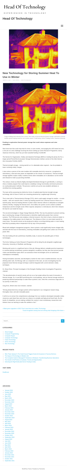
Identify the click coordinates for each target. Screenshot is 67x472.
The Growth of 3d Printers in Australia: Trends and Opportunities (23, 360)
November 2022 (9, 433)
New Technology (26, 80)
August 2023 (8, 419)
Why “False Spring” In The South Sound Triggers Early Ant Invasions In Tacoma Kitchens (30, 354)
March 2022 (8, 449)
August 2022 (8, 439)
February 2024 (9, 408)
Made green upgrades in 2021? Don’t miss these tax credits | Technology (25, 308)
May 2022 (8, 445)
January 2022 (9, 453)
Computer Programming (12, 334)
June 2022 (8, 443)
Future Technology (10, 339)
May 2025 (8, 396)
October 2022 (9, 435)
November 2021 (9, 456)
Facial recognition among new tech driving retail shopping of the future (43, 310)
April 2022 (8, 447)
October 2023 (9, 415)
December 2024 (9, 400)
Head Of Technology (18, 18)
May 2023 (8, 421)
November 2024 (9, 402)
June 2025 (8, 394)
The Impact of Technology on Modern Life (17, 356)
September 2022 (9, 437)
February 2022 (9, 451)
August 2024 (8, 404)
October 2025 (9, 392)
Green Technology (10, 341)
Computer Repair (10, 336)
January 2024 (9, 410)
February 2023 (9, 427)
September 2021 (9, 460)
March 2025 (8, 398)
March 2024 (8, 406)
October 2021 (9, 458)
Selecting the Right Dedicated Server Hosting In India (20, 362)
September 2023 (9, 417)
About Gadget (9, 332)
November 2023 (9, 413)
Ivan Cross (16, 80)
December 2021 (9, 455)
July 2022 (7, 441)
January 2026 (9, 390)
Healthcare (6, 372)
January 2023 (9, 429)
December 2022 (9, 431)
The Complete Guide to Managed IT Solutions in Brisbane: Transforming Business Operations (32, 358)
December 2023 (9, 412)
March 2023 (8, 425)
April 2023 (8, 423)
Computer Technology (11, 337)
